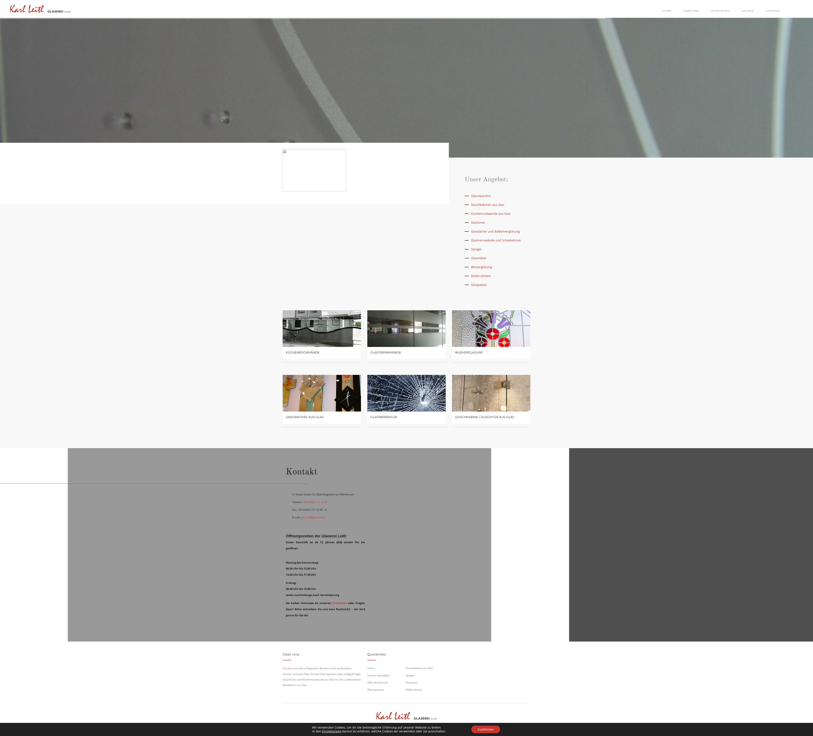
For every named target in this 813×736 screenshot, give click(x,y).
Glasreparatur (481, 196)
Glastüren (478, 222)
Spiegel (476, 249)
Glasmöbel (478, 258)
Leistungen (720, 10)
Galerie (747, 10)
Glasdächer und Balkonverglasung (495, 231)
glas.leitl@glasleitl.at (313, 517)
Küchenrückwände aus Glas (490, 214)
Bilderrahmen (481, 276)
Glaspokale (479, 285)
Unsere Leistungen (378, 675)
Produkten (339, 603)
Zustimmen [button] (486, 729)
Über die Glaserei (377, 682)
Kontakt (773, 10)
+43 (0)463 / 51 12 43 (314, 502)
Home (667, 10)
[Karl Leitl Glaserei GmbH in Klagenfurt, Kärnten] (40, 8)
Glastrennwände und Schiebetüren (496, 240)
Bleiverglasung (481, 267)
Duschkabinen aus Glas (487, 205)
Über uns (691, 10)
